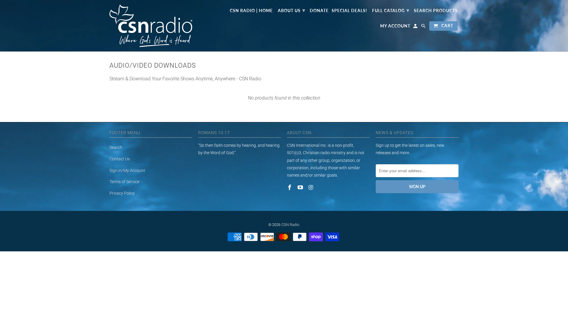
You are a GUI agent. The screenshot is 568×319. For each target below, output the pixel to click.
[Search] (423, 27)
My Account (395, 26)
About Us (291, 10)
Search (115, 147)
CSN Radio (290, 224)
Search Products (436, 10)
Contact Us (119, 159)
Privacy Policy (122, 193)
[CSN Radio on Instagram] (311, 187)
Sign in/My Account (127, 170)
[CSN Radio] (150, 25)
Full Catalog (390, 10)
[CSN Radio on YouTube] (301, 187)
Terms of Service (124, 181)
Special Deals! (349, 10)
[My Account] (415, 27)
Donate (319, 10)
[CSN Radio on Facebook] (290, 187)
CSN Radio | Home (251, 10)
